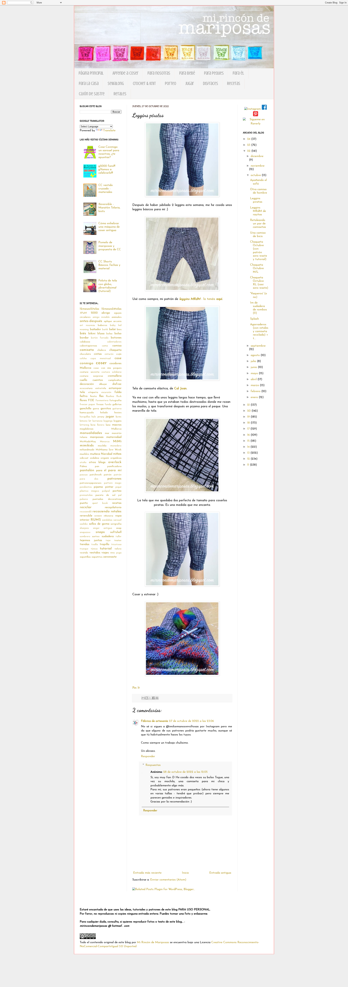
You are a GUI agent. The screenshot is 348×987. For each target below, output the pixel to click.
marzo (255, 385)
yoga (118, 553)
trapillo (104, 544)
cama (105, 346)
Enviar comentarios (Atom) (168, 879)
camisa (116, 345)
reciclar (86, 507)
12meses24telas (111, 309)
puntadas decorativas (107, 499)
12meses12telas (89, 309)
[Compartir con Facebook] (153, 698)
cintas (98, 354)
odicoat (84, 458)
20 (249, 410)
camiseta (87, 350)
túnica (94, 549)
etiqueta (93, 392)
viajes (105, 552)
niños (117, 454)
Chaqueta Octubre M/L (257, 268)
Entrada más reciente (147, 872)
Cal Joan (180, 388)
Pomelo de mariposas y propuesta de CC (109, 246)
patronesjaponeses (90, 483)
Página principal (91, 73)
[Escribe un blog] (146, 698)
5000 (94, 312)
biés (83, 333)
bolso (117, 333)
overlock (114, 462)
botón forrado (100, 338)
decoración (87, 384)
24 (249, 139)
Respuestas (153, 765)
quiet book (100, 503)
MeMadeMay (88, 441)
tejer (108, 540)
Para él (238, 73)
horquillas (85, 417)
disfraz (116, 384)
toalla (94, 544)
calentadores (114, 342)
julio (254, 361)
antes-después (91, 321)
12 (249, 458)
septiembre (258, 345)
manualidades (91, 433)
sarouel (117, 520)
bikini (91, 333)
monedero (115, 446)
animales (116, 317)
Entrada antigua (220, 872)
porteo (117, 491)
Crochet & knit (144, 83)
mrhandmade (87, 449)
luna (108, 425)
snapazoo (85, 532)
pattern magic (113, 483)
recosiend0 (86, 512)
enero (255, 397)
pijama (98, 487)
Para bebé (187, 73)
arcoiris (117, 321)
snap (118, 528)
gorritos (106, 408)
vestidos (95, 552)
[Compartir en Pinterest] (157, 698)
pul (119, 495)
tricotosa (116, 544)
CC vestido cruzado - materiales (105, 189)
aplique (108, 321)
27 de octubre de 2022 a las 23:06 (191, 721)
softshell (115, 532)
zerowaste (110, 556)
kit (90, 421)
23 (249, 145)
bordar (84, 337)
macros (116, 424)
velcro (118, 548)
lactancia (97, 421)
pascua (84, 475)
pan (97, 466)
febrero (256, 391)
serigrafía (116, 524)
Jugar (189, 83)
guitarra (116, 408)
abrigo (106, 312)
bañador (95, 329)
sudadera (108, 536)
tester (117, 540)
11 (248, 464)
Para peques (214, 73)
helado (104, 412)
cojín (118, 354)
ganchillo (85, 408)
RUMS (96, 520)
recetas (116, 503)
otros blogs (97, 462)
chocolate (85, 354)
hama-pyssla (87, 412)
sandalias (107, 520)
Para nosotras (159, 73)
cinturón (109, 354)
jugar (110, 416)
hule (94, 417)
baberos (102, 325)
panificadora (114, 466)
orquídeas (115, 458)
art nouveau (87, 325)
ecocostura (86, 388)
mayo (255, 373)
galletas (116, 404)
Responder (148, 756)
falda (118, 392)
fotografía (115, 400)
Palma (83, 466)
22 (249, 151)
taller (118, 536)
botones (116, 337)
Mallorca (116, 429)
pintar (109, 487)
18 (249, 422)
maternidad (113, 437)
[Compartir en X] (150, 698)
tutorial (106, 548)
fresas (99, 404)
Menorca (104, 441)
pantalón (87, 470)
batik (105, 329)
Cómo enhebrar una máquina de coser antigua (109, 227)
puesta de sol (105, 495)
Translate (109, 130)
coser (101, 363)
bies (119, 329)
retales (116, 511)
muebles (84, 454)
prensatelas (86, 495)
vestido (84, 552)
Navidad (106, 454)
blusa (100, 333)
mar (107, 433)
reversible (86, 515)
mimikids (87, 445)
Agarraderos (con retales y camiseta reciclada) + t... (259, 331)
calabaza (85, 341)
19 (249, 416)
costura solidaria (111, 372)
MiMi (117, 441)
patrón (107, 474)
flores (83, 400)
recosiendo (101, 511)
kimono (84, 421)
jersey (100, 416)
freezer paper (87, 404)
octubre (256, 175)
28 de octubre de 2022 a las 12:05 (185, 772)
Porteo (170, 83)
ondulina (94, 458)
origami (105, 458)
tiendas (84, 544)
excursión (106, 392)
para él (101, 470)
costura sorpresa (91, 376)
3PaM (83, 313)
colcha (83, 358)
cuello (83, 380)
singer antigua (102, 528)
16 (249, 435)
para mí (114, 470)
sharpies (84, 528)
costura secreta (89, 372)
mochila (102, 445)
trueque (84, 549)
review (98, 516)
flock (118, 396)
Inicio (185, 872)
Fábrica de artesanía (154, 721)
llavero (100, 425)
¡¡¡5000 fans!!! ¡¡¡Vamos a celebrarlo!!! (106, 169)
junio (254, 367)
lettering (84, 425)
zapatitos (97, 557)
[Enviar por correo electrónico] (143, 698)
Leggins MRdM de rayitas (258, 211)
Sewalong (116, 83)
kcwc (118, 416)
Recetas (233, 83)
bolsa (109, 333)
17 (248, 428)
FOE (91, 400)
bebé (112, 329)
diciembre (257, 156)
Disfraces (210, 83)
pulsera (84, 499)
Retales (120, 93)
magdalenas (86, 429)
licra (93, 425)
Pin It (136, 687)
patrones (114, 478)
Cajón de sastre (92, 93)
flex (101, 396)
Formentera (102, 400)
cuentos (98, 380)
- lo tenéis (200, 299)
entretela (100, 388)
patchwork (96, 474)
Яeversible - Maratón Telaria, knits (109, 208)
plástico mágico (89, 491)
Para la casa (89, 83)
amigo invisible (101, 317)
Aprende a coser (125, 73)
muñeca (95, 454)
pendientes (86, 487)
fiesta (93, 396)
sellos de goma (99, 523)
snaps (100, 532)
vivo (112, 552)
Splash (254, 318)
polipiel (106, 491)
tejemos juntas (91, 540)
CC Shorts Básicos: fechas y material (109, 265)
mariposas (96, 437)
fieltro (84, 396)
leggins (117, 421)
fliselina (110, 396)
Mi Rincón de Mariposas (153, 942)
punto (84, 503)
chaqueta (115, 350)
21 (249, 404)
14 (248, 447)
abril (254, 379)
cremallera (114, 376)
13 (248, 452)
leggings (108, 421)
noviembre (257, 165)
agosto (256, 355)
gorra (96, 408)
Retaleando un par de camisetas (258, 224)
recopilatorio (113, 507)
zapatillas (85, 557)
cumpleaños (114, 380)
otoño (83, 462)
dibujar (103, 384)
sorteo (96, 536)
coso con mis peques (107, 368)
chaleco (101, 350)
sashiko (84, 524)
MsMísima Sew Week (108, 449)
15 (248, 441)
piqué (118, 487)
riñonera (108, 516)
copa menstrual (100, 358)
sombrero (85, 536)
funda (108, 404)
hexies (117, 412)
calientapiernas (88, 345)
